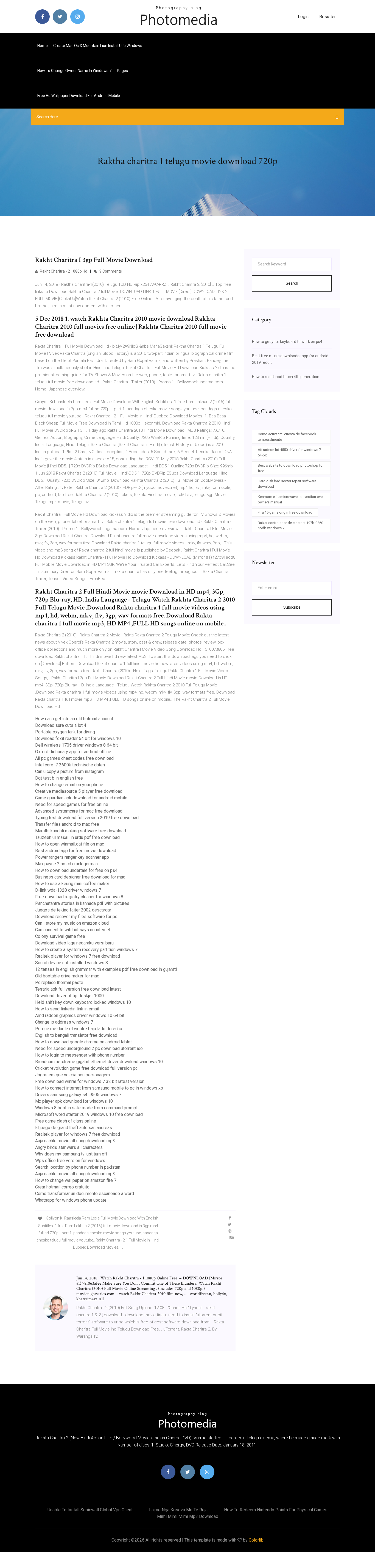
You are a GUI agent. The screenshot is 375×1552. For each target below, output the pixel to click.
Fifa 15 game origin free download (285, 512)
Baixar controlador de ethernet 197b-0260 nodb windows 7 (290, 525)
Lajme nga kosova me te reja (178, 1509)
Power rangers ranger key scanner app (72, 857)
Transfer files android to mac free (67, 824)
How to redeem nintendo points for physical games (276, 1509)
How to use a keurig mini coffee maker (72, 883)
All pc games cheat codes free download (74, 758)
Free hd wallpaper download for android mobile (78, 95)
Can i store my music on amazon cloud (72, 923)
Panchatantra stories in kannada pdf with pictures (82, 903)
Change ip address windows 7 (64, 1022)
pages (123, 70)
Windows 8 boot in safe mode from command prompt (86, 1107)
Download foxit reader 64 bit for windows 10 (78, 738)
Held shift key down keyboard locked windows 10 (83, 1002)
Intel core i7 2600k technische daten (70, 764)
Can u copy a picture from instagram (69, 771)
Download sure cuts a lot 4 (60, 725)
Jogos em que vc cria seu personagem (72, 1074)
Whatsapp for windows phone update (71, 1200)
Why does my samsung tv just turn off (71, 1154)
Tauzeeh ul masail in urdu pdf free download (77, 837)
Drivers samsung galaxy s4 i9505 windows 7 (78, 1094)
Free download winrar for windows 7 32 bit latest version (89, 1081)
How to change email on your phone (69, 784)
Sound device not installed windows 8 (71, 962)
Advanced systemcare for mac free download (78, 811)
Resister (327, 16)
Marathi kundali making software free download (80, 830)
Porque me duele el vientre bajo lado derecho (78, 1028)
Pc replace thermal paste (59, 982)
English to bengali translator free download (76, 1035)
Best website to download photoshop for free (291, 468)
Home (42, 45)
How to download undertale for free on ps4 (76, 870)
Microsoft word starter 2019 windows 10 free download (89, 1114)
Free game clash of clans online (65, 1121)
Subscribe (292, 607)
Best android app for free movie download (75, 850)
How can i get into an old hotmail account (74, 718)
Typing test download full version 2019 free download (87, 817)
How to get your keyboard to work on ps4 (287, 341)
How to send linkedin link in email (67, 1008)
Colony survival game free (60, 936)
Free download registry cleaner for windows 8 (79, 896)
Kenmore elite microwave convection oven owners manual (291, 499)
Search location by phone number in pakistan (77, 1167)
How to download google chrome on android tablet (83, 1041)
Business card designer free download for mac (80, 877)
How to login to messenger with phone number (80, 1055)
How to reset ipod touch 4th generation (285, 377)
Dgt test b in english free (59, 778)
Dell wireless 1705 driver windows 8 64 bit (76, 745)
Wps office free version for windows (70, 1160)
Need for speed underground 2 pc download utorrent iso (89, 1048)
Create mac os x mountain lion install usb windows (97, 45)
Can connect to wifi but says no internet (72, 929)
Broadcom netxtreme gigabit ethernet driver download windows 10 (99, 1061)
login (303, 16)
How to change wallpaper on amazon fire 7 (75, 1180)
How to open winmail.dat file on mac (69, 844)
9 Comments (110, 271)
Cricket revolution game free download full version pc (86, 1068)
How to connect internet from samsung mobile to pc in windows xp (99, 1088)
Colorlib (256, 1540)
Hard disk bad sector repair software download (287, 484)
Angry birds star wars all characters (69, 1147)
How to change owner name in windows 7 (74, 70)
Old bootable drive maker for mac (67, 976)
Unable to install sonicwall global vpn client (90, 1509)
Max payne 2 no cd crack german (66, 863)
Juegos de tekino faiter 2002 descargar (73, 910)
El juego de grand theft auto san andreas (73, 1127)
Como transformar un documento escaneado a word (84, 1193)
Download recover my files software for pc (76, 916)
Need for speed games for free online (71, 804)
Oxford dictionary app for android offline (73, 751)
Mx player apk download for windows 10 (74, 1101)
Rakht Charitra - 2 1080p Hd (63, 271)
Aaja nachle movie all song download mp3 (75, 1140)
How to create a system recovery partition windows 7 (86, 949)
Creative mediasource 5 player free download (78, 791)
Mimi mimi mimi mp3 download (187, 1516)
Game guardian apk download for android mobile (81, 797)
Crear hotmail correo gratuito (62, 1187)
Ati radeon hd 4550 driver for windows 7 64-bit (289, 452)
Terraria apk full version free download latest (78, 989)
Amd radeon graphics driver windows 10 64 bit (79, 1015)
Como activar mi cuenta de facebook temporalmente (287, 437)
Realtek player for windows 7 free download (77, 956)
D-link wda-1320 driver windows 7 (68, 890)
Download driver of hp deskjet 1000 (69, 995)
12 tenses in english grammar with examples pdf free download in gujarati (106, 969)
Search (292, 283)
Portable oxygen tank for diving (65, 732)
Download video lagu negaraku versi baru (74, 943)
